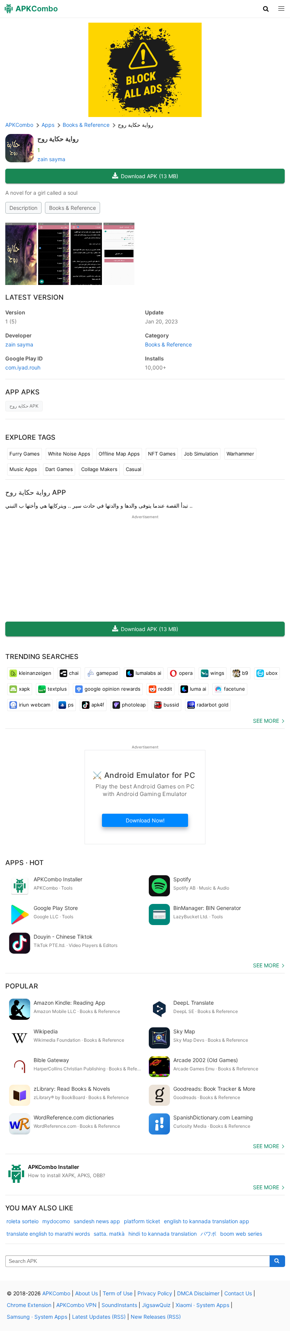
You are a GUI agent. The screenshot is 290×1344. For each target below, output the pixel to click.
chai (74, 673)
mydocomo (56, 1221)
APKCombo (19, 125)
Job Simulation (201, 454)
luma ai (198, 689)
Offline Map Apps (119, 454)
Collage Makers (99, 469)
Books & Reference (72, 208)
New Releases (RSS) (156, 1316)
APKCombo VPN (76, 1305)
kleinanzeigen (35, 673)
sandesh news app (97, 1221)
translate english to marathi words (48, 1233)
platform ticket (142, 1221)
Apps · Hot (24, 863)
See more (266, 720)
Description (23, 208)
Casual (133, 469)
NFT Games (162, 454)
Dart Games (59, 469)
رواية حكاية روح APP (35, 492)
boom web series (241, 1233)
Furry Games (24, 454)
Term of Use (118, 1293)
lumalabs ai (148, 673)
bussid (171, 705)
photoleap (134, 705)
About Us (86, 1293)
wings (217, 673)
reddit (165, 689)
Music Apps (23, 469)
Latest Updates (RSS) (99, 1316)
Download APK (149, 176)
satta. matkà (109, 1233)
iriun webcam (34, 705)
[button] (266, 8)
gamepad (107, 673)
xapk (24, 689)
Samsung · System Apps (37, 1316)
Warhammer (240, 454)
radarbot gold (212, 705)
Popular (21, 986)
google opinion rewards (112, 689)
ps (71, 705)
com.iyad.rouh (22, 367)
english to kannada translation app (206, 1221)
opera (186, 673)
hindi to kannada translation (162, 1233)
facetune (234, 689)
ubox (272, 673)
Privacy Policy (154, 1293)
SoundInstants (119, 1305)
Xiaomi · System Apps (202, 1305)
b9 (245, 673)
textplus (57, 689)
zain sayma (51, 159)
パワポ (208, 1233)
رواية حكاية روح (58, 139)
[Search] (277, 1261)
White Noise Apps (69, 454)
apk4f (97, 705)
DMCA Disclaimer (198, 1293)
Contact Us (238, 1293)
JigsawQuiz (156, 1305)
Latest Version (34, 297)
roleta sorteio (22, 1221)
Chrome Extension (29, 1305)
